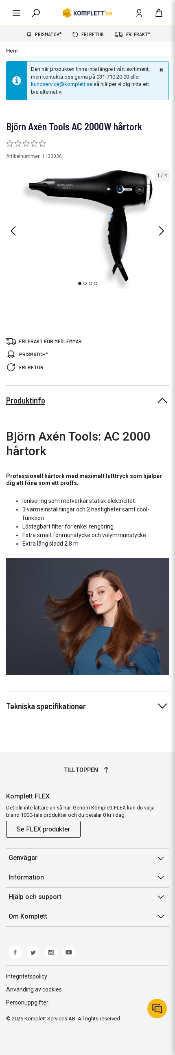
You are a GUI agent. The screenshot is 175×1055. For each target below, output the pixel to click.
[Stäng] (160, 69)
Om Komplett (28, 916)
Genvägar (23, 858)
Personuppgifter (27, 1002)
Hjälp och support (35, 897)
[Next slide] (161, 231)
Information (26, 877)
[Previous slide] (13, 231)
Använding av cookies (34, 989)
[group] (87, 229)
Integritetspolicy (26, 976)
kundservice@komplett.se (61, 84)
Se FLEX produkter (43, 829)
